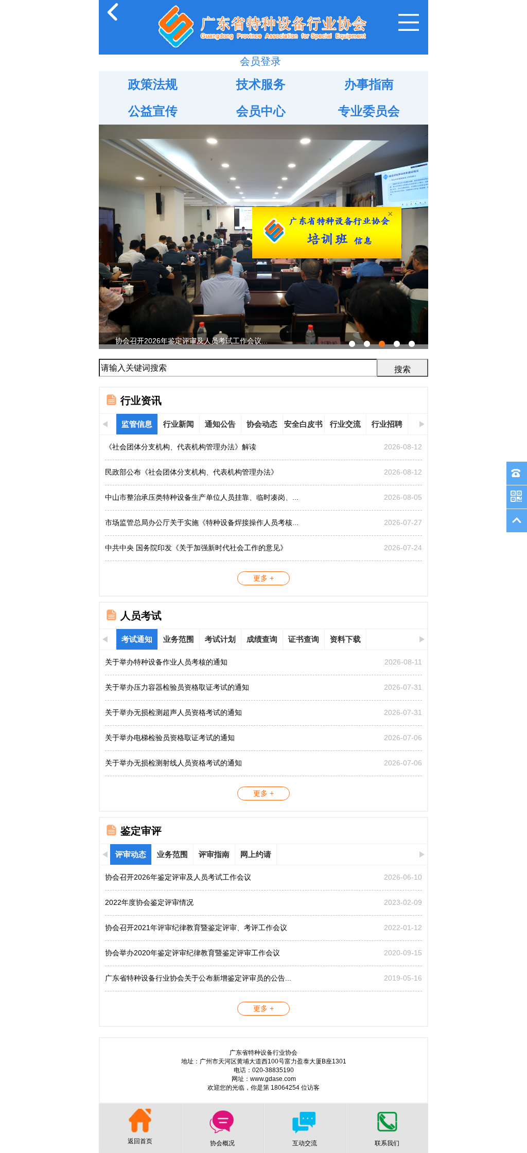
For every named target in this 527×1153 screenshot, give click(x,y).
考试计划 (220, 639)
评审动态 (130, 854)
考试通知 (136, 639)
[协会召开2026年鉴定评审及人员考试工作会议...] (263, 129)
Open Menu (408, 22)
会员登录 (260, 61)
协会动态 (262, 424)
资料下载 (345, 639)
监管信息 (136, 424)
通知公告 (220, 424)
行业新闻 (178, 424)
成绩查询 (262, 639)
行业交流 (345, 424)
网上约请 (255, 854)
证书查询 (303, 639)
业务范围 (178, 639)
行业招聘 (387, 424)
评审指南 (214, 854)
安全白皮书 (303, 424)
